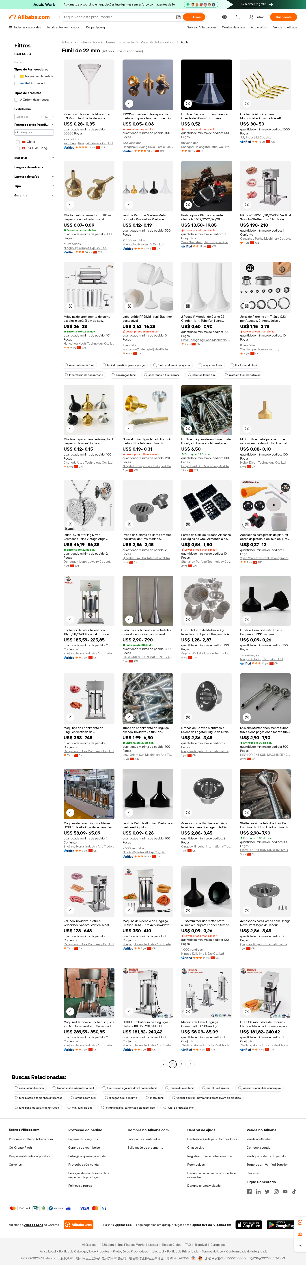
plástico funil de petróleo (245, 375)
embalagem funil (85, 1097)
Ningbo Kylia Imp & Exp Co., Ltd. (85, 248)
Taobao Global (171, 1244)
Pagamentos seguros (83, 1139)
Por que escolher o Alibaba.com (31, 1139)
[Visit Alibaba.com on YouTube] (285, 1191)
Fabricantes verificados (144, 1139)
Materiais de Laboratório (157, 42)
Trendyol (201, 1244)
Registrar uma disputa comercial (209, 1156)
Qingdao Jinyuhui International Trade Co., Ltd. (148, 558)
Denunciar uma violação (204, 1185)
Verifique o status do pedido (266, 1156)
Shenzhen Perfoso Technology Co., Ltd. (206, 561)
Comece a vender (259, 1147)
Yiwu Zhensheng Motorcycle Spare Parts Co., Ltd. (206, 242)
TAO (188, 1244)
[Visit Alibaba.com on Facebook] (249, 1191)
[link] (300, 1222)
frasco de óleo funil (182, 1088)
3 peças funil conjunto (123, 1097)
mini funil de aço (82, 1107)
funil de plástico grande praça (126, 365)
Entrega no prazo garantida (87, 1156)
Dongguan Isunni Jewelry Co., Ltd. (87, 561)
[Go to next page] (191, 1064)
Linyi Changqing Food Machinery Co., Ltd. (206, 340)
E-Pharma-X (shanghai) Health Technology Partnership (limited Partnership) (148, 349)
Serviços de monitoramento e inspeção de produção (89, 1175)
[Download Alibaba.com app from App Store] (248, 1224)
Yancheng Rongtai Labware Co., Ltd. (88, 143)
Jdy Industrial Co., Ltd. (255, 137)
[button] (178, 17)
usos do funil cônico (31, 1088)
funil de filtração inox (181, 1107)
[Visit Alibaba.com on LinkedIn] (258, 1191)
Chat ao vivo (195, 1147)
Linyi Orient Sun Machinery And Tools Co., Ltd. (206, 466)
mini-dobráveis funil (81, 365)
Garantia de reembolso (84, 1147)
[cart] (239, 17)
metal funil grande (218, 1088)
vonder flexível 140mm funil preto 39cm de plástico (209, 1097)
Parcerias (253, 1173)
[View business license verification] (193, 1258)
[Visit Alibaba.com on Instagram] (276, 1191)
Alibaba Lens (33, 1225)
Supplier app (122, 1225)
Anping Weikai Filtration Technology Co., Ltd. (206, 653)
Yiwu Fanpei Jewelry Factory (259, 349)
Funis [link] (184, 42)
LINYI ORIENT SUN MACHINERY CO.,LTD (148, 657)
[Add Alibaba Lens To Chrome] (78, 1224)
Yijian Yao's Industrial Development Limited (265, 558)
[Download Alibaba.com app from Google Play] (282, 1224)
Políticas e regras (80, 1185)
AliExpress (89, 1244)
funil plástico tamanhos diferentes (40, 1097)
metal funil (157, 1097)
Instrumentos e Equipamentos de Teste (106, 42)
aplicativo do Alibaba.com (211, 1225)
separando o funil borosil (164, 375)
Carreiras (15, 1164)
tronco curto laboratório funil (75, 1088)
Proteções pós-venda (83, 1164)
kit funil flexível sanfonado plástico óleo (130, 1107)
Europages (218, 1244)
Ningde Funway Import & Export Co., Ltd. (148, 466)
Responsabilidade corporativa (29, 1156)
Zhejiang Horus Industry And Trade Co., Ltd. (89, 653)
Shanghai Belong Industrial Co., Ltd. (205, 147)
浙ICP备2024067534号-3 (267, 1258)
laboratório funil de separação (262, 1088)
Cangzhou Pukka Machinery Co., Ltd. (265, 238)
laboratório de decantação (86, 375)
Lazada (153, 1244)
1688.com (107, 1244)
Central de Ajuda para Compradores (212, 1139)
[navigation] (34, 554)
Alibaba (67, 42)
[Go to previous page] (164, 1064)
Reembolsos (196, 1164)
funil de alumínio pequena (174, 365)
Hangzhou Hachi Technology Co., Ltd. (89, 343)
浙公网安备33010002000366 (226, 1258)
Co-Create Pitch (20, 1147)
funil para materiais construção (39, 1107)
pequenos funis (212, 365)
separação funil (126, 375)
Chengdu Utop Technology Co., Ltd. (88, 462)
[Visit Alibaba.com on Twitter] (267, 1191)
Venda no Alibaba (258, 1139)
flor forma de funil (246, 365)
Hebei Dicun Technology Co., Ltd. (263, 462)
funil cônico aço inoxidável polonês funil (132, 1088)
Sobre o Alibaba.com (24, 1129)
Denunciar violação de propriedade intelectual (211, 1175)
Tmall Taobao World (131, 1244)
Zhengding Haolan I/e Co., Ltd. (143, 244)
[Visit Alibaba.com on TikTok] (294, 1191)
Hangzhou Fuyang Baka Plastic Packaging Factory (148, 147)
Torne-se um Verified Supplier (267, 1164)
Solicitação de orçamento (145, 1147)
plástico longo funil (204, 375)
